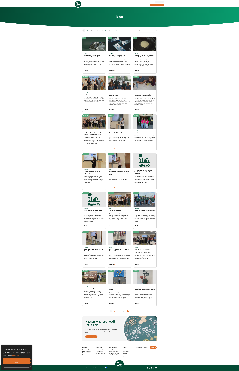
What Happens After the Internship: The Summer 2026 (119, 250)
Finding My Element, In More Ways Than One (144, 211)
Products (85, 53)
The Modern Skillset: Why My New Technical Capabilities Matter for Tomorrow (143, 172)
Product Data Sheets (86, 349)
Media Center (126, 351)
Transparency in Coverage (128, 356)
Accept (16, 359)
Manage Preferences (16, 366)
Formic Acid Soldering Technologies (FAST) (114, 354)
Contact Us (153, 347)
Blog (83, 354)
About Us (125, 347)
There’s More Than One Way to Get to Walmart (118, 289)
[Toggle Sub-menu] (136, 2)
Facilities (125, 353)
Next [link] (128, 311)
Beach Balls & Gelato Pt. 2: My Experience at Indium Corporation (142, 95)
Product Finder (99, 347)
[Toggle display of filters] (83, 30)
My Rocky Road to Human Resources (143, 249)
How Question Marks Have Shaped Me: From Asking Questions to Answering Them (119, 173)
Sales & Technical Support (142, 347)
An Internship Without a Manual (117, 132)
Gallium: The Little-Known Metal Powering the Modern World (92, 56)
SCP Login (125, 355)
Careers (124, 349)
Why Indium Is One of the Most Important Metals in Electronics (117, 56)
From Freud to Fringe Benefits (91, 288)
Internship (85, 76)
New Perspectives (138, 132)
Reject (16, 362)
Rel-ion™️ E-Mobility (113, 356)
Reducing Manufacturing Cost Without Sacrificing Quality (118, 95)
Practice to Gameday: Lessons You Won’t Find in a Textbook (94, 250)
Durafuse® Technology (114, 351)
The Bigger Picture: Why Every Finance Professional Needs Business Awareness (144, 289)
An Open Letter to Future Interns (92, 94)
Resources (84, 347)
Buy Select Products (100, 349)
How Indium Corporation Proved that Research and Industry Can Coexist (93, 133)
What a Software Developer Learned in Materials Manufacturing (93, 211)
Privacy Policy (15, 355)
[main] (119, 170)
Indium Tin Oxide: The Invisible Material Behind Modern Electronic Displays (144, 56)
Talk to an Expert (91, 337)
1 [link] (114, 311)
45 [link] (123, 311)
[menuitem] (135, 2)
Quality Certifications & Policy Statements (87, 352)
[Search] (163, 2)
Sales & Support (99, 351)
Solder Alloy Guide (86, 356)
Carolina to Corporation (115, 210)
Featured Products (113, 347)
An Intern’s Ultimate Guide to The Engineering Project (92, 172)
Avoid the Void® (112, 349)
